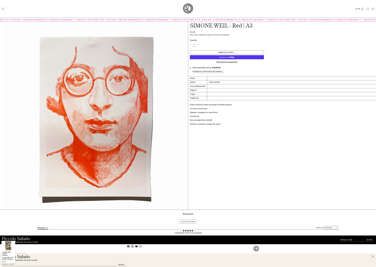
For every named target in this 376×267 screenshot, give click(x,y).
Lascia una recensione (188, 221)
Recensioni (188, 214)
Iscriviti (369, 240)
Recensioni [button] (41, 227)
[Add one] (198, 44)
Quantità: (193, 40)
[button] (367, 9)
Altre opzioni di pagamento (226, 62)
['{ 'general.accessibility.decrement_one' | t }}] (190, 44)
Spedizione (202, 35)
